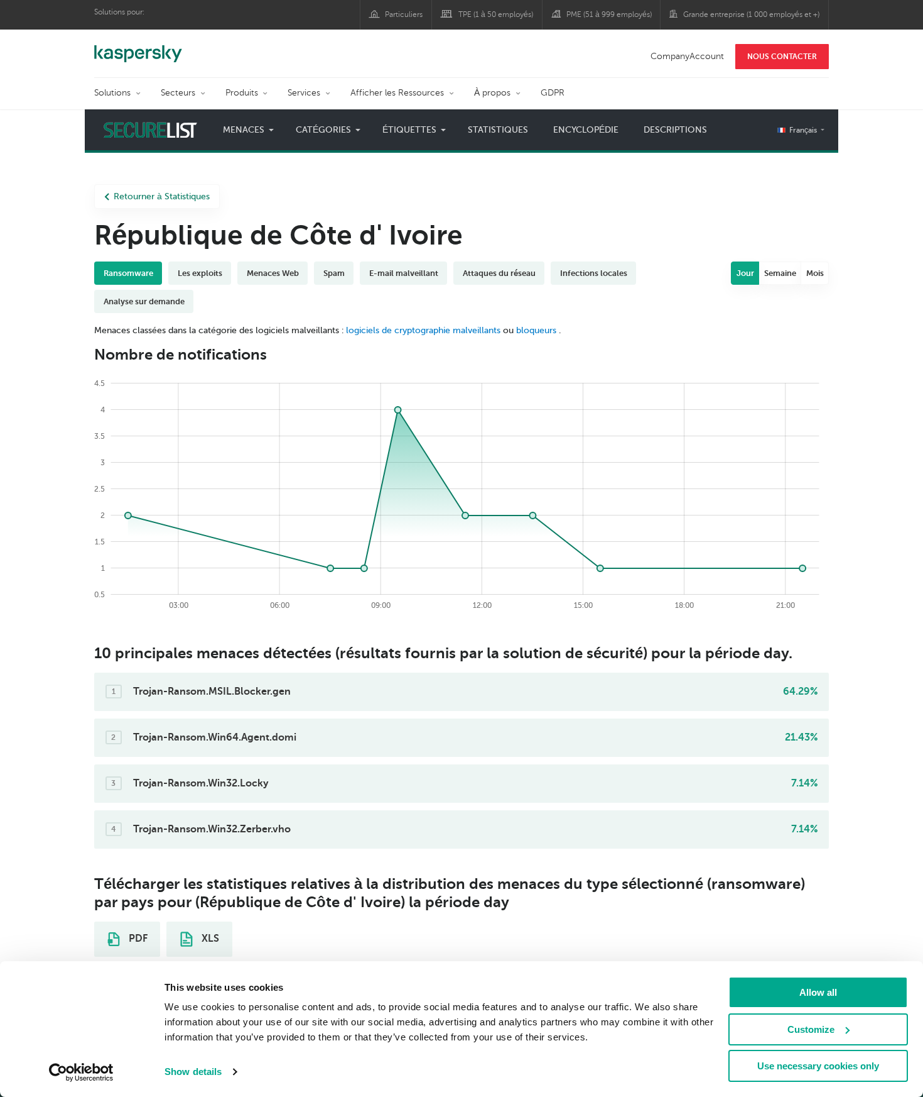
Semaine (780, 273)
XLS (209, 938)
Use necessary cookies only (818, 1066)
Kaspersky (138, 47)
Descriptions (675, 130)
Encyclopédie (585, 130)
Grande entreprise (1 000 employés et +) (751, 14)
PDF (137, 938)
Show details (193, 1071)
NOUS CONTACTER (782, 56)
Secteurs (178, 92)
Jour (745, 273)
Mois (815, 273)
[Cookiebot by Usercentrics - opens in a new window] (81, 1072)
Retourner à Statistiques (162, 196)
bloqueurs (537, 330)
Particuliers (404, 14)
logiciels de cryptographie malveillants (423, 330)
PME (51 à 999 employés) (609, 14)
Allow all (818, 992)
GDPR (552, 92)
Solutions (112, 92)
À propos (492, 92)
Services (304, 92)
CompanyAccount (687, 56)
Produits (241, 92)
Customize (810, 1029)
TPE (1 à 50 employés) (495, 14)
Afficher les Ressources (397, 92)
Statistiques (498, 130)
